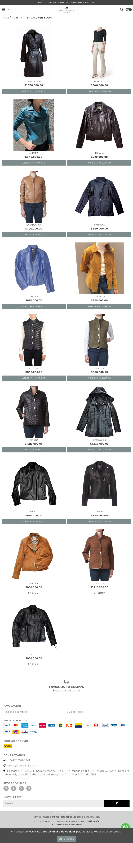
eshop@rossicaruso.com (22, 765)
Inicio (6, 17)
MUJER (15, 17)
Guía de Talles (74, 711)
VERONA (33, 440)
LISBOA (99, 511)
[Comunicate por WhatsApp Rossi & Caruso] (125, 827)
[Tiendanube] (66, 813)
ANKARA (33, 153)
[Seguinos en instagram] (6, 788)
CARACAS (99, 224)
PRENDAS (29, 17)
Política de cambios (15, 711)
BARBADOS (99, 440)
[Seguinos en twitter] (21, 788)
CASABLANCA (33, 224)
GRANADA (99, 296)
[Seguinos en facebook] (13, 788)
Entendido (67, 838)
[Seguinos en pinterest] (29, 788)
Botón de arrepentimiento (66, 825)
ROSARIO (99, 81)
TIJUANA (99, 153)
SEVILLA (33, 296)
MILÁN (33, 511)
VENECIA (33, 368)
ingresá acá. (93, 821)
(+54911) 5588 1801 (19, 760)
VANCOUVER (34, 81)
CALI (33, 654)
